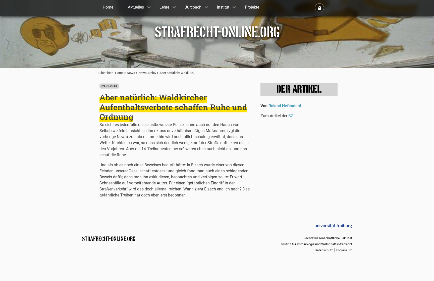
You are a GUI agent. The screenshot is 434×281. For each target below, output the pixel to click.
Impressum (344, 250)
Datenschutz (324, 250)
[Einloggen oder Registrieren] (319, 7)
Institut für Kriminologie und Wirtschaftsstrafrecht (316, 244)
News (131, 73)
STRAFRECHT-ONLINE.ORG (108, 238)
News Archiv (147, 73)
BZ (290, 115)
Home (119, 73)
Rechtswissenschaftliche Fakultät (327, 238)
